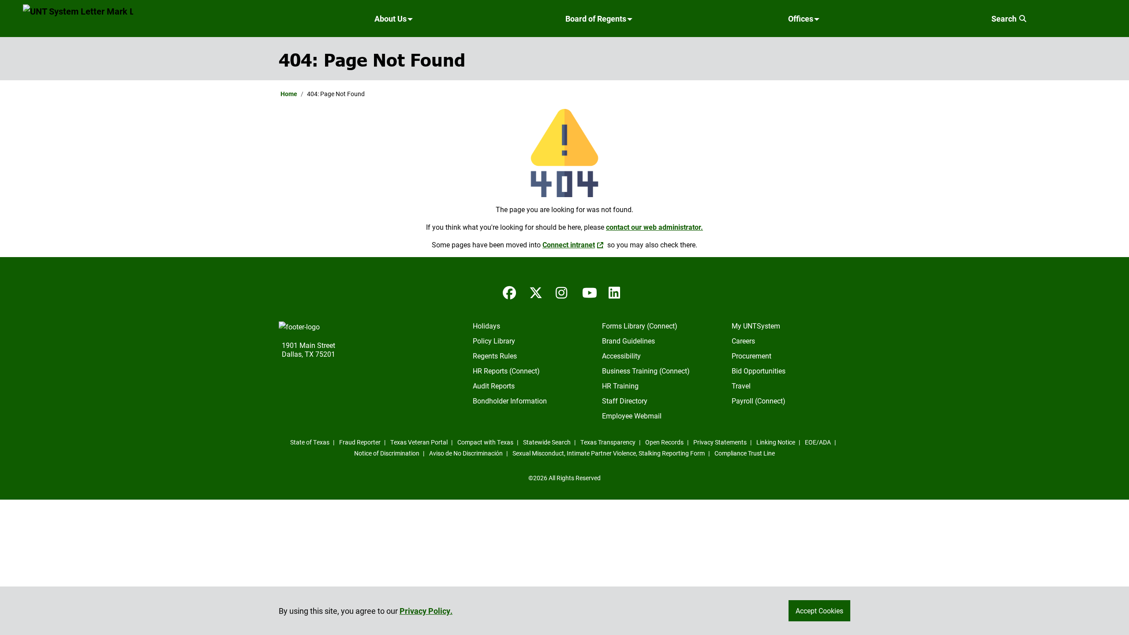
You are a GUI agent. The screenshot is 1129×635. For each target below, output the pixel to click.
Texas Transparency (608, 442)
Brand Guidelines (628, 340)
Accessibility (621, 355)
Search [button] (1004, 18)
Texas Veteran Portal (419, 442)
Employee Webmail (632, 415)
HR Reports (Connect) (506, 370)
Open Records (664, 442)
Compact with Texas (485, 442)
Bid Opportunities (758, 370)
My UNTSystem (756, 325)
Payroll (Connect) (758, 400)
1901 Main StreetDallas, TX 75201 (308, 349)
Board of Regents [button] (595, 18)
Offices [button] (800, 18)
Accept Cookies (819, 610)
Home (288, 94)
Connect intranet (568, 244)
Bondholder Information (510, 400)
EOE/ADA (818, 442)
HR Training (620, 385)
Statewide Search (547, 442)
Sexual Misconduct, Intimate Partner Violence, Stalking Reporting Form (608, 453)
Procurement (751, 355)
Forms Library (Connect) (639, 325)
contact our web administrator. (654, 227)
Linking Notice (775, 442)
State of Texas (309, 442)
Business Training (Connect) (646, 370)
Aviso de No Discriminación (466, 453)
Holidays (486, 325)
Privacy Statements (720, 442)
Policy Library (494, 340)
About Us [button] (390, 18)
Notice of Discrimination (386, 453)
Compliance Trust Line (744, 453)
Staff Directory (624, 400)
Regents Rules (495, 355)
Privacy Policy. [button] (426, 610)
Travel (741, 385)
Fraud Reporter (360, 442)
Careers (743, 340)
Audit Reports (494, 385)
